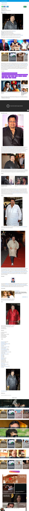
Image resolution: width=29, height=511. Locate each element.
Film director (4, 12)
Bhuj (13, 31)
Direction (20, 76)
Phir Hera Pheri (13, 272)
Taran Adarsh (18, 273)
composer (22, 63)
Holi (1, 367)
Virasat (2, 363)
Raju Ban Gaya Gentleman (4, 366)
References (14, 77)
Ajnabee (6, 272)
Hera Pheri (21, 66)
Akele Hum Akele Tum (5, 271)
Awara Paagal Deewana (22, 271)
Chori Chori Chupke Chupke (15, 271)
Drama (12, 76)
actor (19, 63)
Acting (9, 76)
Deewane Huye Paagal (23, 284)
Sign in (25, 6)
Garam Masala (7, 284)
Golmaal (25, 226)
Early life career (4, 76)
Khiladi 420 (11, 65)
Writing (16, 76)
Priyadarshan (17, 35)
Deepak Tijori (18, 268)
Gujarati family (11, 147)
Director (6, 77)
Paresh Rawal (21, 35)
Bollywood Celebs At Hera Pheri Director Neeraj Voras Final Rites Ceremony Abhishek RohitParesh (14, 74)
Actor (10, 77)
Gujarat (26, 63)
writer (17, 63)
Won (3, 77)
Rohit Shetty (21, 226)
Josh (8, 271)
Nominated (24, 76)
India (14, 31)
